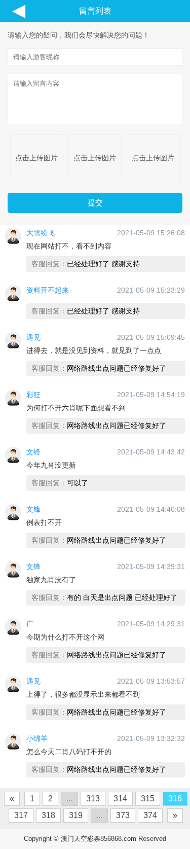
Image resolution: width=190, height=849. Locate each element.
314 (120, 798)
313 (93, 798)
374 (150, 815)
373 (123, 815)
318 (48, 815)
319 (76, 815)
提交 (95, 202)
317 (21, 815)
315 (148, 798)
